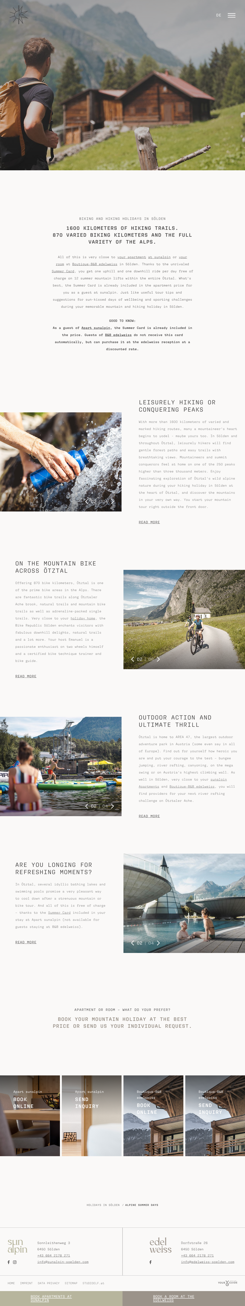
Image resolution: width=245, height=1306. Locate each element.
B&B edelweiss (118, 335)
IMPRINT (26, 1283)
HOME (11, 1283)
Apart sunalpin (96, 328)
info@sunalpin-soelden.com (63, 1262)
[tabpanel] (61, 462)
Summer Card (63, 271)
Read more (149, 522)
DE (218, 15)
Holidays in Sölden (103, 1205)
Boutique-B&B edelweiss (95, 264)
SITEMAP (71, 1283)
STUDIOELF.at (93, 1283)
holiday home (83, 618)
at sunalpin (159, 257)
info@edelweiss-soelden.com (207, 1262)
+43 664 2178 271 (53, 1255)
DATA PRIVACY (49, 1283)
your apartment (131, 257)
